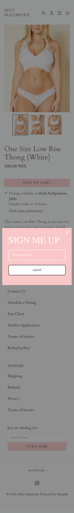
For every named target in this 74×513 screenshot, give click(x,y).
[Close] (67, 232)
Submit (37, 269)
